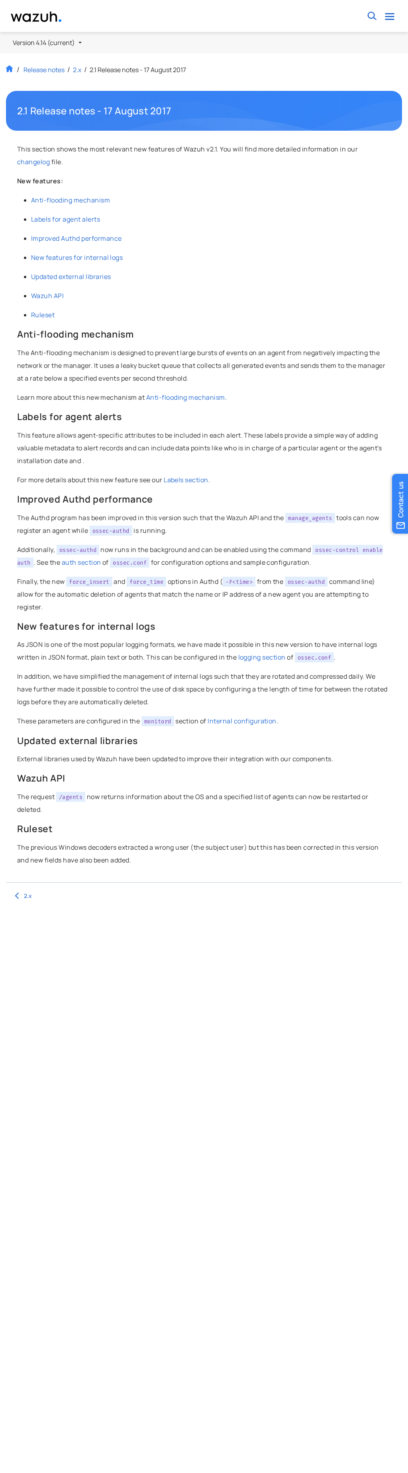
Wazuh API (47, 295)
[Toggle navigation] (389, 16)
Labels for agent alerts (65, 219)
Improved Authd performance (76, 238)
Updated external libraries (71, 276)
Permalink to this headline (175, 111)
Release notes (44, 69)
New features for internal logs (77, 257)
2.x (77, 69)
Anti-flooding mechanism (70, 200)
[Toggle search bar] (372, 16)
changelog (33, 161)
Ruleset (43, 314)
